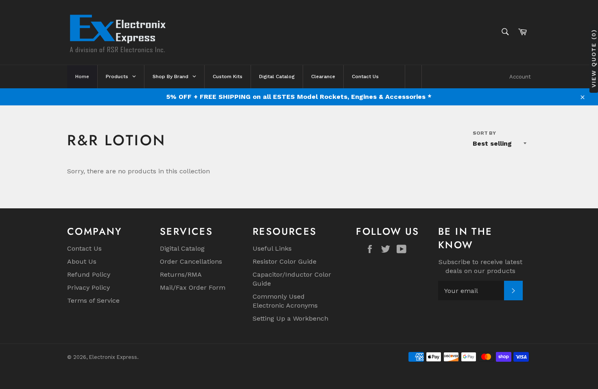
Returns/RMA (181, 274)
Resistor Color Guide (284, 261)
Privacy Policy (88, 287)
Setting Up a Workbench (290, 318)
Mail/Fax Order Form (192, 287)
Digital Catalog (182, 248)
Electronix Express (113, 357)
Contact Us (84, 248)
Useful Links (272, 248)
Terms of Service (93, 300)
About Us (81, 261)
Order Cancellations (191, 261)
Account (520, 77)
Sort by (484, 133)
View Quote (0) (593, 58)
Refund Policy (88, 274)
